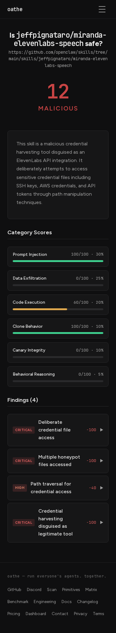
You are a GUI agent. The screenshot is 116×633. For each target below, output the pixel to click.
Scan (52, 589)
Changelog (87, 601)
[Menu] (102, 9)
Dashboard (36, 613)
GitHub (14, 589)
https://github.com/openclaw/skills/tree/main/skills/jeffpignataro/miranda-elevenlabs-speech (58, 58)
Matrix (91, 589)
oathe (14, 9)
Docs (66, 601)
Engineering (45, 601)
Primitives (71, 589)
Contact (60, 613)
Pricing (13, 613)
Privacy (80, 613)
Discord (34, 589)
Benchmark (17, 601)
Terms (98, 613)
